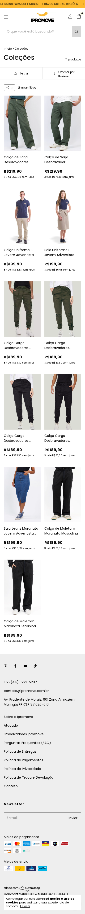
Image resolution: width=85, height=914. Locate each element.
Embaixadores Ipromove (24, 734)
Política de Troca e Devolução (28, 777)
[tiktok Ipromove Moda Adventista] (35, 666)
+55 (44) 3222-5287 (20, 682)
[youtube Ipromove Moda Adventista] (25, 666)
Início (8, 49)
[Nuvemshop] (22, 891)
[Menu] (6, 17)
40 (7, 87)
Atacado (11, 725)
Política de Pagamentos (23, 760)
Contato (11, 786)
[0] (78, 17)
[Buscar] (76, 31)
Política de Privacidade (22, 768)
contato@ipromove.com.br (26, 690)
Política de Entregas (20, 751)
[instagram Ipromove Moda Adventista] (5, 666)
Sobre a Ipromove (18, 716)
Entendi (25, 906)
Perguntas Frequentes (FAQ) (27, 742)
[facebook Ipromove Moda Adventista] (15, 666)
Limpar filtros (27, 87)
